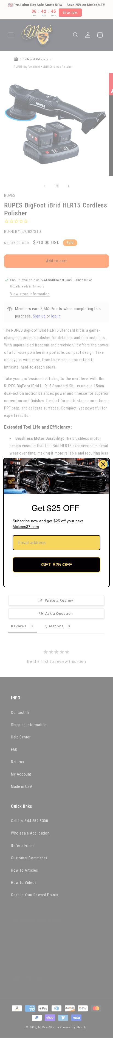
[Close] (103, 464)
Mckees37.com (26, 526)
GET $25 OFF (56, 564)
